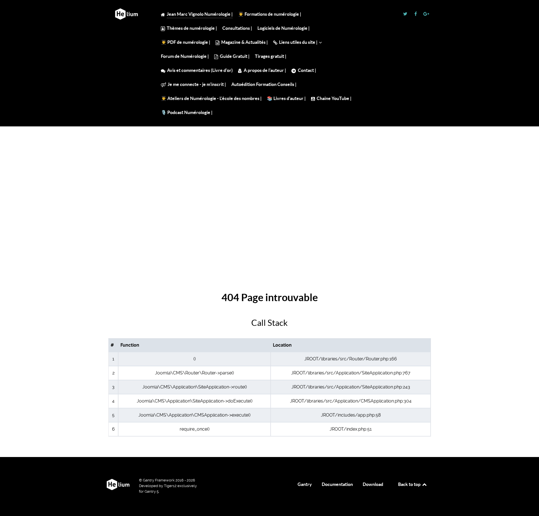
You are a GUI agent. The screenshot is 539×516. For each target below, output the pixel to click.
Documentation (337, 484)
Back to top (409, 484)
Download (373, 484)
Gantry (305, 484)
